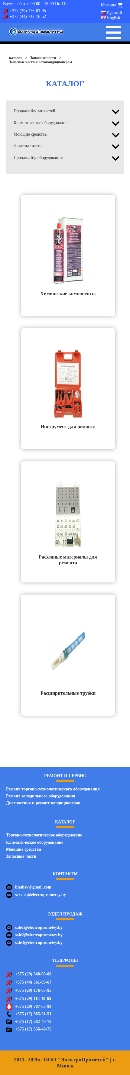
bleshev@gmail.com (33, 887)
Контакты (65, 874)
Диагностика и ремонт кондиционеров (43, 803)
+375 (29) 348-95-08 (33, 974)
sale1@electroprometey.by (39, 927)
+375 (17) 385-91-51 (33, 1014)
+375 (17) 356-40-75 (33, 1029)
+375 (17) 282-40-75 (33, 1021)
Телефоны (65, 960)
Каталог (65, 822)
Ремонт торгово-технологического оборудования (53, 789)
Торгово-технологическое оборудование (44, 835)
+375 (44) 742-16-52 (28, 16)
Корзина (108, 5)
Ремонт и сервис (65, 775)
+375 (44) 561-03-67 (33, 982)
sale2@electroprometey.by (39, 935)
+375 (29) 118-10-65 (33, 998)
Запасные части (28, 145)
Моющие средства (30, 134)
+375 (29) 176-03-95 (28, 10)
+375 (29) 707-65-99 (33, 1006)
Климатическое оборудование (40, 122)
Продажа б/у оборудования (38, 157)
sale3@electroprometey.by (39, 942)
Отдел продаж (65, 914)
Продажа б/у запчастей (34, 111)
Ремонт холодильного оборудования (40, 796)
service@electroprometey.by (40, 894)
